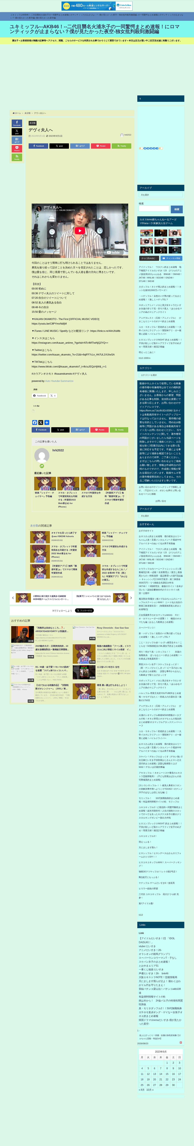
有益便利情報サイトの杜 (152, 996)
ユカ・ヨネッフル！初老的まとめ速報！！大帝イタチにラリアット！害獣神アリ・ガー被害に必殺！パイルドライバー (160, 330)
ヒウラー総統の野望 (148, 888)
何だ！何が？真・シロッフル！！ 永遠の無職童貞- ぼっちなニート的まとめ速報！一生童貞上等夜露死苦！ (160, 655)
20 (154, 1079)
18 (142, 1079)
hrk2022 (127, 135)
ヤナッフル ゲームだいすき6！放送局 (157, 883)
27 (154, 1085)
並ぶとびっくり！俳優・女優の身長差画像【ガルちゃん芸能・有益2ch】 (160, 1037)
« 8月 (142, 1090)
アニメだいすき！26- (150, 950)
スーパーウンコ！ (147, 628)
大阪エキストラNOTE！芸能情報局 (158, 977)
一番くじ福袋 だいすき (151, 969)
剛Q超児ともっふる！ (149, 877)
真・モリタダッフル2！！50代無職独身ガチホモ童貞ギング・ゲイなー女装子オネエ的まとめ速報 (160, 1012)
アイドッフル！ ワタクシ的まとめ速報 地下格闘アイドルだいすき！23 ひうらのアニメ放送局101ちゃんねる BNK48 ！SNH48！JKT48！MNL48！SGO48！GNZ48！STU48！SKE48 (160, 274)
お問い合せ (161, 501)
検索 (141, 203)
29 (167, 1085)
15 (167, 1074)
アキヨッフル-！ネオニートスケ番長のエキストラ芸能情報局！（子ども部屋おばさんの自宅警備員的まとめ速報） (160, 776)
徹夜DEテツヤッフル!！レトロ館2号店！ (158, 871)
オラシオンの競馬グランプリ (154, 954)
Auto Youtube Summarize (59, 381)
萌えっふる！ (145, 842)
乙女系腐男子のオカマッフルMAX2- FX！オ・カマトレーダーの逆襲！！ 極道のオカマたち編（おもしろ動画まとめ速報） (160, 618)
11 (142, 1074)
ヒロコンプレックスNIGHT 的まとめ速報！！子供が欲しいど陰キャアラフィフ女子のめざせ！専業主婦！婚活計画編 (160, 343)
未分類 (32, 123)
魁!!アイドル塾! (146, 903)
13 (154, 1074)
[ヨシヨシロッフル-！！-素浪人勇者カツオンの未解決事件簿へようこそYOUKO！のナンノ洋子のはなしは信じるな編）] (160, 788)
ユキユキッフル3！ (148, 836)
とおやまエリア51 (149, 965)
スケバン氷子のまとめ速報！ (154, 961)
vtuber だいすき (147, 946)
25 (142, 1085)
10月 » (150, 1090)
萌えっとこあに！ (147, 352)
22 (167, 1079)
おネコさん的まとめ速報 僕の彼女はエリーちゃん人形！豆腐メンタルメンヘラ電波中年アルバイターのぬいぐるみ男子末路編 (160, 539)
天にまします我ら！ (148, 847)
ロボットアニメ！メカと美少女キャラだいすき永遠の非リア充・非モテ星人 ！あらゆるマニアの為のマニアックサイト (160, 684)
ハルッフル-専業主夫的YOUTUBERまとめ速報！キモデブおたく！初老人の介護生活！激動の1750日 (160, 696)
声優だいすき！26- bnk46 (153, 973)
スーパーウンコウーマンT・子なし (158, 958)
